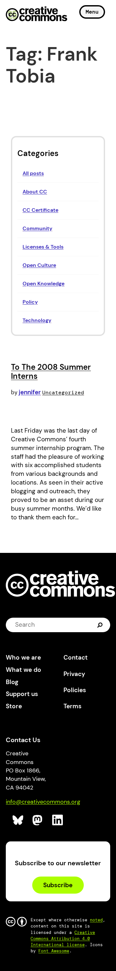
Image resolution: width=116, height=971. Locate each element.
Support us (22, 694)
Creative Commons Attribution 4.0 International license (63, 938)
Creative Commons (36, 14)
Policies (74, 690)
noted (96, 920)
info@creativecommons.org (43, 801)
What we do (23, 670)
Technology (37, 320)
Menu (92, 11)
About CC (35, 191)
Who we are (23, 657)
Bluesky (18, 820)
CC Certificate (40, 210)
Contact (75, 657)
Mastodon (38, 820)
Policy (30, 302)
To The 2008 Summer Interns (51, 371)
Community (37, 228)
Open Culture (39, 265)
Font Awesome (53, 951)
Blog (12, 682)
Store (14, 706)
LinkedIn (57, 820)
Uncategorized (63, 392)
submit (100, 625)
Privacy (74, 674)
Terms (72, 706)
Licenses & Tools (43, 246)
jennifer (30, 392)
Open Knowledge (43, 283)
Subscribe (57, 885)
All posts (33, 173)
